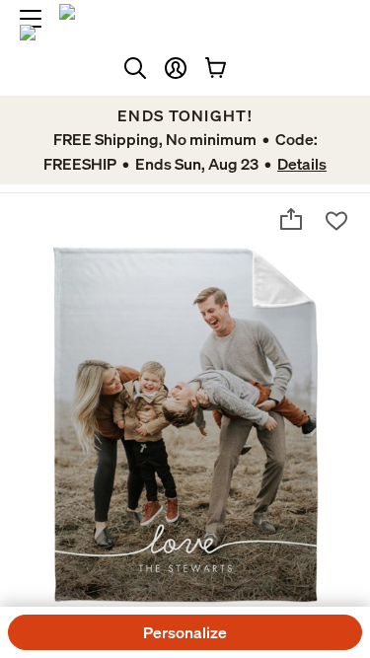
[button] (175, 68)
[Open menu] (30, 19)
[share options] (291, 219)
